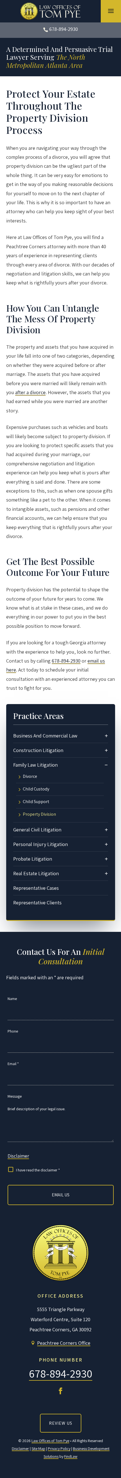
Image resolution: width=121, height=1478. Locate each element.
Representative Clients (37, 902)
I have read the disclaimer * (38, 1170)
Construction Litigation (38, 750)
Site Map (38, 1448)
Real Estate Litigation (36, 873)
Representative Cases (36, 888)
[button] (110, 10)
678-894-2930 (63, 29)
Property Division (39, 814)
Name (12, 998)
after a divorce (30, 392)
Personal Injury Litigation (40, 844)
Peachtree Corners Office (63, 1343)
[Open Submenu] (106, 735)
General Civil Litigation (37, 829)
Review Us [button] (60, 1423)
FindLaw (70, 1456)
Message (15, 1096)
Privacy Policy (59, 1448)
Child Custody (36, 789)
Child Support (36, 801)
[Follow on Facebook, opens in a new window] (60, 1391)
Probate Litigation (32, 859)
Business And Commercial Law (45, 735)
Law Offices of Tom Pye (50, 1440)
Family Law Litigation (35, 765)
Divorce (30, 776)
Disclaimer (18, 1156)
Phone (13, 1031)
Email (13, 1063)
